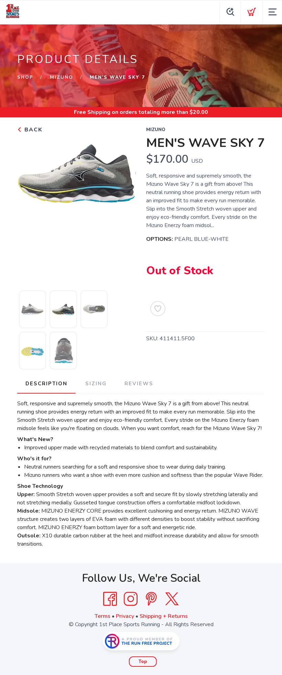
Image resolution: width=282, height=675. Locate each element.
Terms (102, 616)
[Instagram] (130, 599)
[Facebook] (110, 599)
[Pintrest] (151, 599)
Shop (25, 77)
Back (32, 129)
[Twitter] (172, 599)
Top (143, 661)
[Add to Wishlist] (157, 308)
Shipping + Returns (164, 616)
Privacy (125, 616)
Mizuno (61, 77)
